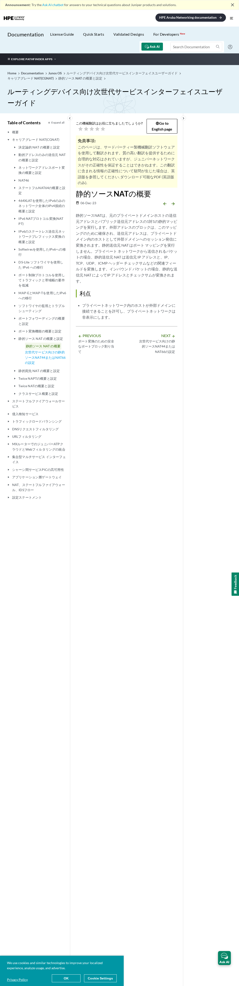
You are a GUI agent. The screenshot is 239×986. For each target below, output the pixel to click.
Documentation (25, 34)
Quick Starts (93, 34)
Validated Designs (128, 34)
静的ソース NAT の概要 (43, 346)
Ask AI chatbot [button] (52, 5)
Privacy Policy (17, 979)
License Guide (62, 34)
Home (12, 73)
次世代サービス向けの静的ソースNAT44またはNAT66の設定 (45, 357)
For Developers (169, 34)
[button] (224, 958)
